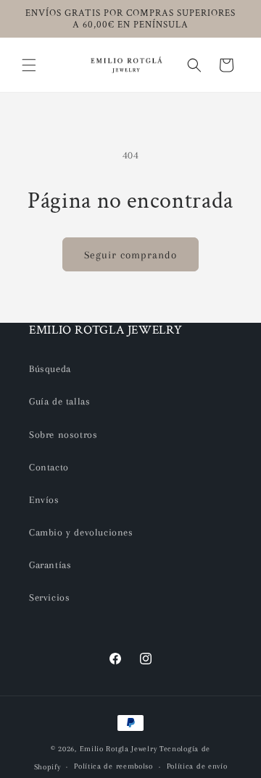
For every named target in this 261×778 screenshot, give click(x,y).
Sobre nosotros (63, 434)
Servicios (49, 597)
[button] (29, 65)
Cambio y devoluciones (81, 532)
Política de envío (197, 766)
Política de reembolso (113, 766)
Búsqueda (50, 368)
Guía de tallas (59, 401)
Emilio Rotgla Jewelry (118, 748)
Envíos (44, 499)
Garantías (50, 564)
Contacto (49, 467)
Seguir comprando (130, 255)
